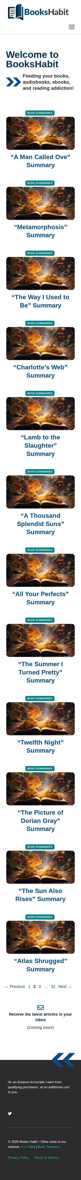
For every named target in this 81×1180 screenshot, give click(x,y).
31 (53, 986)
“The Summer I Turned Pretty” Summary (40, 672)
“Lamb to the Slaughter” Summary (40, 445)
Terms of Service (46, 1158)
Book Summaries (39, 112)
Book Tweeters (49, 1147)
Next (65, 986)
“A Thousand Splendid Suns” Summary (40, 523)
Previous (15, 986)
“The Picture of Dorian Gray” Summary (40, 820)
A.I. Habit (28, 1147)
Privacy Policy (18, 1158)
